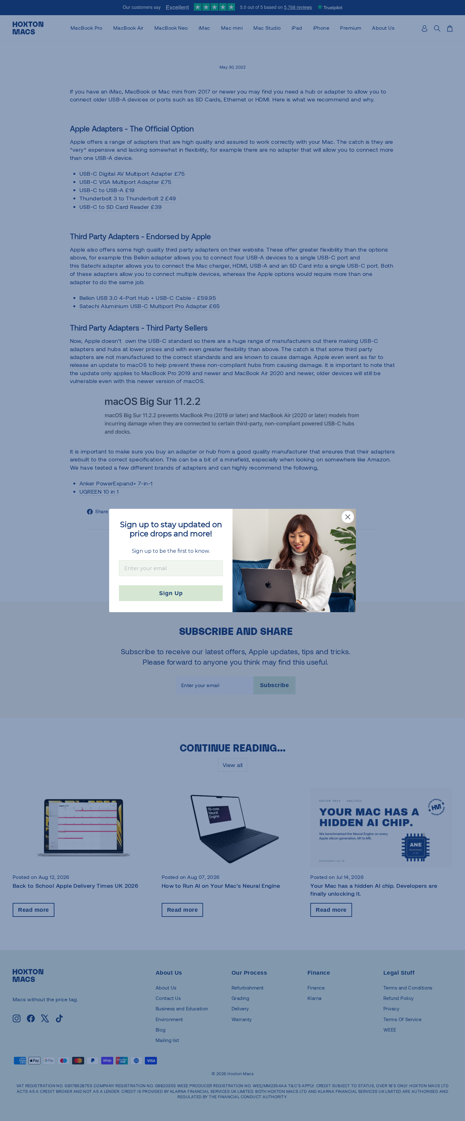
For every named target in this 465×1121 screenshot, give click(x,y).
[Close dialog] (347, 516)
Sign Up (171, 593)
